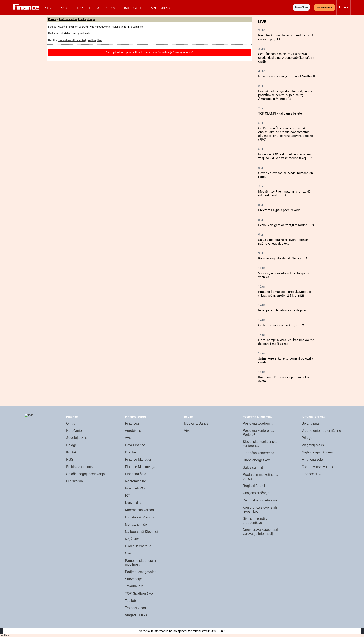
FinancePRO (135, 488)
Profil (62, 19)
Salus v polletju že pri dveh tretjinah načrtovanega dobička (283, 241)
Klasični (62, 26)
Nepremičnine (135, 481)
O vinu (130, 553)
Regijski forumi (254, 486)
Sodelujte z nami (78, 438)
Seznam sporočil (78, 26)
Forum (94, 8)
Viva (187, 430)
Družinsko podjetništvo (260, 500)
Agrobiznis (133, 430)
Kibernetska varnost (140, 510)
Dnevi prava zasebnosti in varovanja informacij (262, 532)
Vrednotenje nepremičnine (321, 430)
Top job (130, 600)
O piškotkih (74, 481)
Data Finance (135, 445)
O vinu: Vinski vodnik (317, 467)
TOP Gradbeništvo (139, 593)
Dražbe (130, 452)
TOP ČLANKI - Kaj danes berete (280, 113)
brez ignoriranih (81, 33)
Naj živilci (132, 539)
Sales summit (253, 467)
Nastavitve (71, 19)
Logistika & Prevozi (139, 517)
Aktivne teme (119, 26)
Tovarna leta (134, 586)
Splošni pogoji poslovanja (85, 474)
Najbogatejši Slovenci (141, 531)
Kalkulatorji (134, 8)
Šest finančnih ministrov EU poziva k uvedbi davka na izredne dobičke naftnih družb (286, 57)
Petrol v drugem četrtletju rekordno (282, 225)
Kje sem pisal (136, 26)
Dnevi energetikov (256, 460)
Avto (128, 438)
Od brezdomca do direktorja (277, 325)
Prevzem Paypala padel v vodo (279, 210)
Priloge (71, 445)
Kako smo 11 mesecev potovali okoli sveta (284, 379)
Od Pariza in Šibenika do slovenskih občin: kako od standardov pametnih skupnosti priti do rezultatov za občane (285, 132)
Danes (63, 8)
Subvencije (133, 579)
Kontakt (72, 452)
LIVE (50, 8)
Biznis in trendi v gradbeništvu (255, 520)
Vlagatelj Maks (136, 615)
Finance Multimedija (140, 467)
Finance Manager (138, 459)
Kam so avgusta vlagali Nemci (279, 258)
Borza (78, 8)
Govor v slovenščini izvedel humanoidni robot (286, 175)
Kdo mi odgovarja (100, 26)
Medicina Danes (196, 423)
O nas (70, 423)
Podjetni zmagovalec (140, 572)
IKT (127, 495)
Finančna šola (135, 474)
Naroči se (301, 7)
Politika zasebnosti (80, 467)
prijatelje (65, 33)
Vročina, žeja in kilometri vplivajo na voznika (283, 275)
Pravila (82, 19)
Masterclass (161, 8)
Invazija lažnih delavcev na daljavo (282, 310)
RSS (69, 459)
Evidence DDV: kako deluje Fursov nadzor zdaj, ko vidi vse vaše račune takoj (287, 156)
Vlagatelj (324, 7)
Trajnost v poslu (137, 608)
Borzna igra (310, 423)
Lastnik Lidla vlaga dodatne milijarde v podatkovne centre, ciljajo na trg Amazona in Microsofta (285, 95)
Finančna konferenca (258, 453)
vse (56, 33)
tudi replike (95, 40)
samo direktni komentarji (72, 40)
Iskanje (91, 19)
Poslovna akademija (258, 423)
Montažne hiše (136, 524)
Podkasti (112, 8)
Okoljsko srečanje (256, 493)
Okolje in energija (138, 546)
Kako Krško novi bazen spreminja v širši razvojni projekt (286, 37)
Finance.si (133, 423)
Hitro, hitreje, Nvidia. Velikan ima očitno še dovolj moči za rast (286, 342)
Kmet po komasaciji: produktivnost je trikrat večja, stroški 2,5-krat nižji (284, 293)
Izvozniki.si (133, 503)
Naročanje (74, 430)
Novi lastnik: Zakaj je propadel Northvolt (286, 76)
